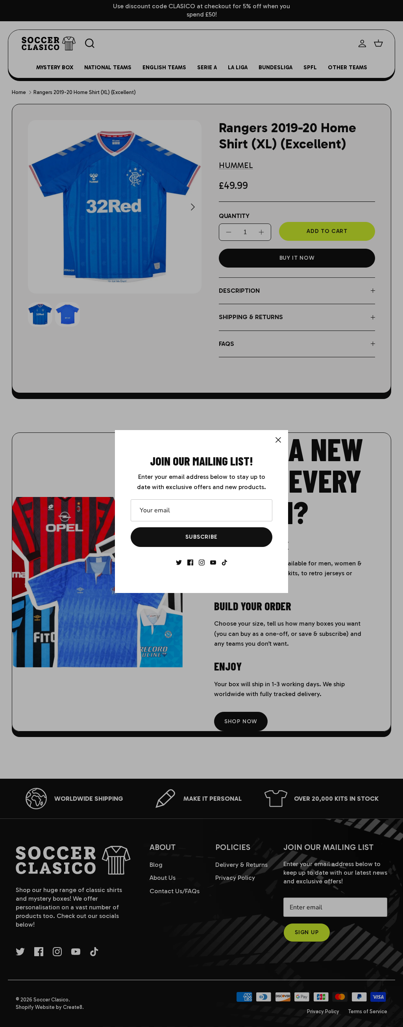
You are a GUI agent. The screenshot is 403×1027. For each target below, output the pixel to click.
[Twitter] (179, 562)
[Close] (278, 440)
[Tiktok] (224, 562)
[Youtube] (213, 562)
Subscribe (201, 537)
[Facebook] (190, 562)
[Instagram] (202, 562)
